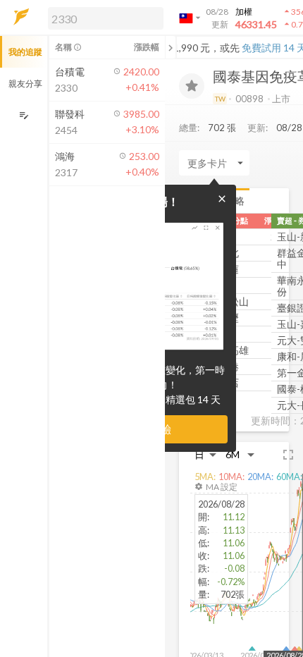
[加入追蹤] (191, 86)
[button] (102, 17)
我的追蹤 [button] (25, 52)
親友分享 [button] (25, 83)
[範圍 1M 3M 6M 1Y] (240, 454)
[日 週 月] (205, 454)
